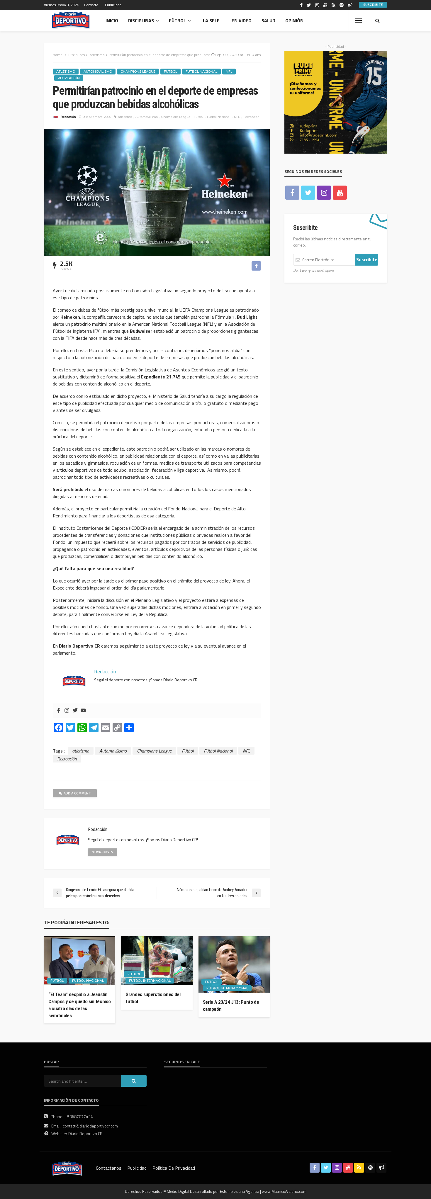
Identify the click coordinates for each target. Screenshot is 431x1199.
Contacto (91, 5)
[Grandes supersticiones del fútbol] (156, 960)
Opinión (294, 20)
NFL (229, 71)
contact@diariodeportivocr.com (90, 1126)
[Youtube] (83, 711)
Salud (268, 20)
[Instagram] (66, 711)
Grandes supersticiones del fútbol (152, 997)
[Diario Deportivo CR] (71, 20)
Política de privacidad (173, 1167)
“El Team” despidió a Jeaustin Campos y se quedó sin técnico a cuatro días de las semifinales (79, 1004)
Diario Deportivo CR (85, 1133)
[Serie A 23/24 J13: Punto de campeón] (234, 964)
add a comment (77, 793)
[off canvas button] (358, 20)
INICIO (112, 20)
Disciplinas (141, 20)
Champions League (138, 71)
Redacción (68, 117)
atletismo (125, 117)
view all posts (102, 852)
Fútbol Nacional (201, 71)
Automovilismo (98, 71)
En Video (242, 20)
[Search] (377, 20)
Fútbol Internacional (150, 981)
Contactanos (108, 1167)
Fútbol (177, 20)
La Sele (211, 20)
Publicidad (113, 5)
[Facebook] (58, 711)
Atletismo (65, 71)
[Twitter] (75, 711)
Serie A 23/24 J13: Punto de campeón (231, 1005)
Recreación (69, 78)
